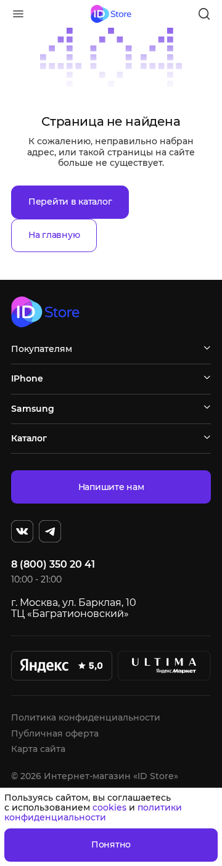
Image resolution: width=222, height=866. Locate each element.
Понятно (111, 844)
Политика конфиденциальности (85, 717)
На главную (54, 235)
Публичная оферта (55, 733)
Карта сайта (38, 749)
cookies (109, 807)
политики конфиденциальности (93, 812)
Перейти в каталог (70, 201)
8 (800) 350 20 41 (53, 564)
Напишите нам (111, 487)
